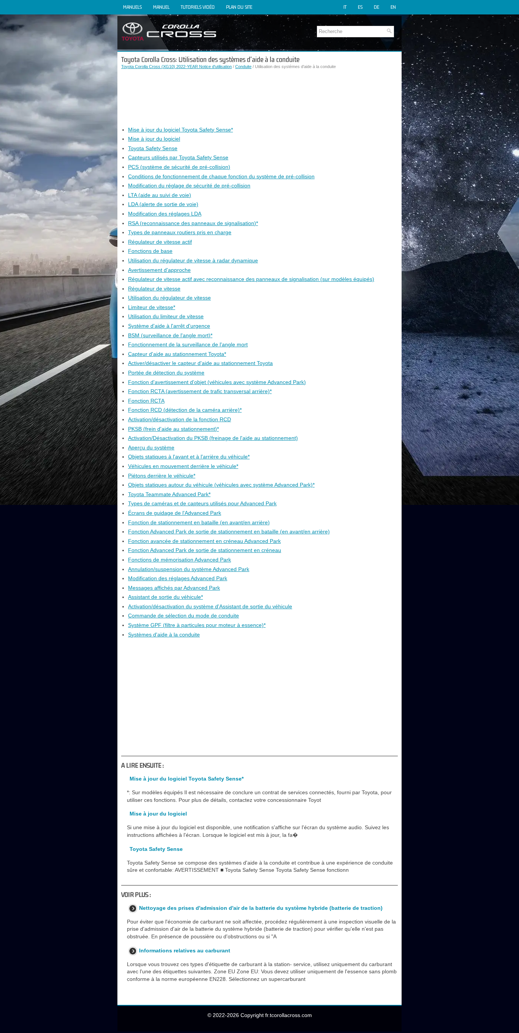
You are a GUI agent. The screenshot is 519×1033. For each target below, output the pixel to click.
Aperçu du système (151, 447)
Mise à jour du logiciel (154, 139)
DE (376, 7)
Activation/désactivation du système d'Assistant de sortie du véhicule (210, 606)
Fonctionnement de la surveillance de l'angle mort (188, 344)
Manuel (161, 7)
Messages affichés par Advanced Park (174, 588)
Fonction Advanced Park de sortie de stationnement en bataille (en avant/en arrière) (229, 531)
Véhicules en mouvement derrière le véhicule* (183, 466)
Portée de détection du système (166, 373)
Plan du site (239, 7)
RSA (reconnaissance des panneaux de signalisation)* (193, 223)
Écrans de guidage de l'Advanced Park (174, 513)
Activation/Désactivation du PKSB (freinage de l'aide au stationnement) (213, 438)
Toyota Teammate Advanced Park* (169, 494)
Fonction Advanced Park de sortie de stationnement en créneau (204, 550)
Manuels (132, 7)
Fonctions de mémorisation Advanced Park (179, 560)
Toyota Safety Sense (152, 148)
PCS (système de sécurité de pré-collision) (179, 167)
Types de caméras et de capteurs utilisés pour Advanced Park (202, 503)
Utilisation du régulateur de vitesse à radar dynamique (193, 260)
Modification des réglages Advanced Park (177, 578)
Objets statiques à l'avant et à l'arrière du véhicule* (189, 457)
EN (393, 7)
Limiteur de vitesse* (151, 307)
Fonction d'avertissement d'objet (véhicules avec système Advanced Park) (217, 382)
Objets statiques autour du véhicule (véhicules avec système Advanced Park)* (221, 485)
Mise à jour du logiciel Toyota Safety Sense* (180, 130)
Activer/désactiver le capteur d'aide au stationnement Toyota (200, 363)
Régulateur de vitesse (154, 289)
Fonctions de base (150, 251)
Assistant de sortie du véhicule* (165, 597)
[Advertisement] (259, 98)
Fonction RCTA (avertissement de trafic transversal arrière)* (200, 391)
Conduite (243, 66)
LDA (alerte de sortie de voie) (163, 204)
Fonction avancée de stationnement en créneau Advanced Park (204, 541)
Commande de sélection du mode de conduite (183, 616)
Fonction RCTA (146, 401)
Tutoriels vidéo (198, 7)
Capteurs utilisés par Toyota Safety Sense (178, 157)
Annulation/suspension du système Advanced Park (188, 569)
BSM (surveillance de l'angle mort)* (170, 335)
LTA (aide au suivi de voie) (159, 195)
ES (360, 7)
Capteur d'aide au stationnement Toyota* (177, 354)
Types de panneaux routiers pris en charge (179, 232)
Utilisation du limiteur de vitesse (166, 316)
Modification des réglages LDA (164, 214)
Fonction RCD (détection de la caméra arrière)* (185, 410)
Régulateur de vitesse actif (160, 242)
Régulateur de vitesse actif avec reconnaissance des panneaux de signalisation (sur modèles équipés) (251, 279)
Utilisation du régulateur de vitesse (169, 298)
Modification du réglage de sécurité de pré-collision (189, 185)
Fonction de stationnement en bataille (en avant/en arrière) (199, 522)
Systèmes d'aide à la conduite (164, 635)
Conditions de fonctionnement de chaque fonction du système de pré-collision (221, 176)
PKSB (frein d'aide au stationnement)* (173, 429)
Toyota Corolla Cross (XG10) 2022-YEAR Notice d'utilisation (176, 66)
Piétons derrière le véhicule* (161, 476)
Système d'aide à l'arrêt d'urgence (169, 326)
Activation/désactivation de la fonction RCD (179, 419)
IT (345, 7)
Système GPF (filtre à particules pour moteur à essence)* (197, 625)
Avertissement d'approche (159, 270)
